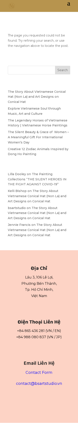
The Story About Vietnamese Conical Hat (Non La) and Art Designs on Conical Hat (37, 97)
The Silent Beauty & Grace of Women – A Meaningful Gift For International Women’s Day (38, 137)
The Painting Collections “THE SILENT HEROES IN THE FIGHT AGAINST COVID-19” (37, 179)
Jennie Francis (19, 225)
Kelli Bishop (17, 191)
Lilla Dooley (17, 174)
